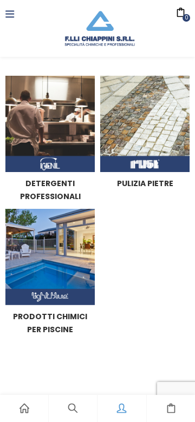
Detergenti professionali (50, 190)
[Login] (122, 408)
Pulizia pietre (145, 183)
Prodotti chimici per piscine (50, 323)
